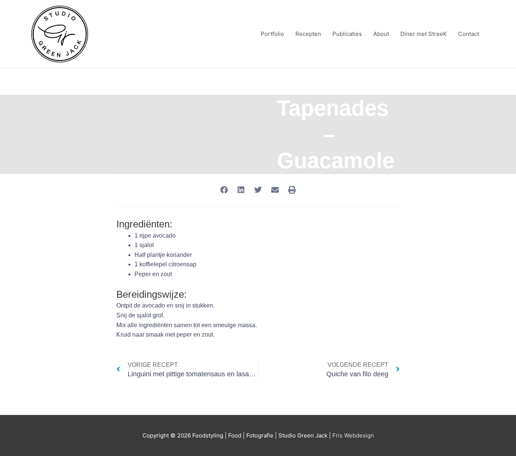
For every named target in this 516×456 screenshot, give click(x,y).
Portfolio (272, 33)
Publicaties (347, 33)
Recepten (308, 33)
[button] (224, 190)
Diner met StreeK (423, 33)
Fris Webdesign (353, 435)
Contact (468, 33)
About (381, 33)
